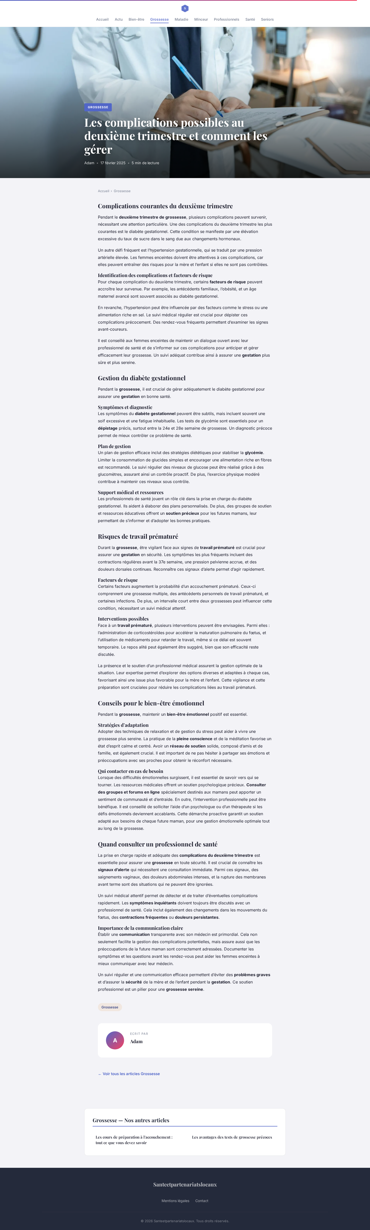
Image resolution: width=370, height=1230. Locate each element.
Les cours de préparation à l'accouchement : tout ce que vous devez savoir (134, 1140)
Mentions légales (175, 1201)
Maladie (181, 19)
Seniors (267, 19)
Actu (119, 19)
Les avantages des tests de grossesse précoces (232, 1137)
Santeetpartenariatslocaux (185, 1184)
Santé (250, 19)
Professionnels (226, 19)
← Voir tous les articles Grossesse (129, 1073)
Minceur (201, 19)
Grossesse (159, 19)
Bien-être (136, 19)
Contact (201, 1201)
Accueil (102, 19)
